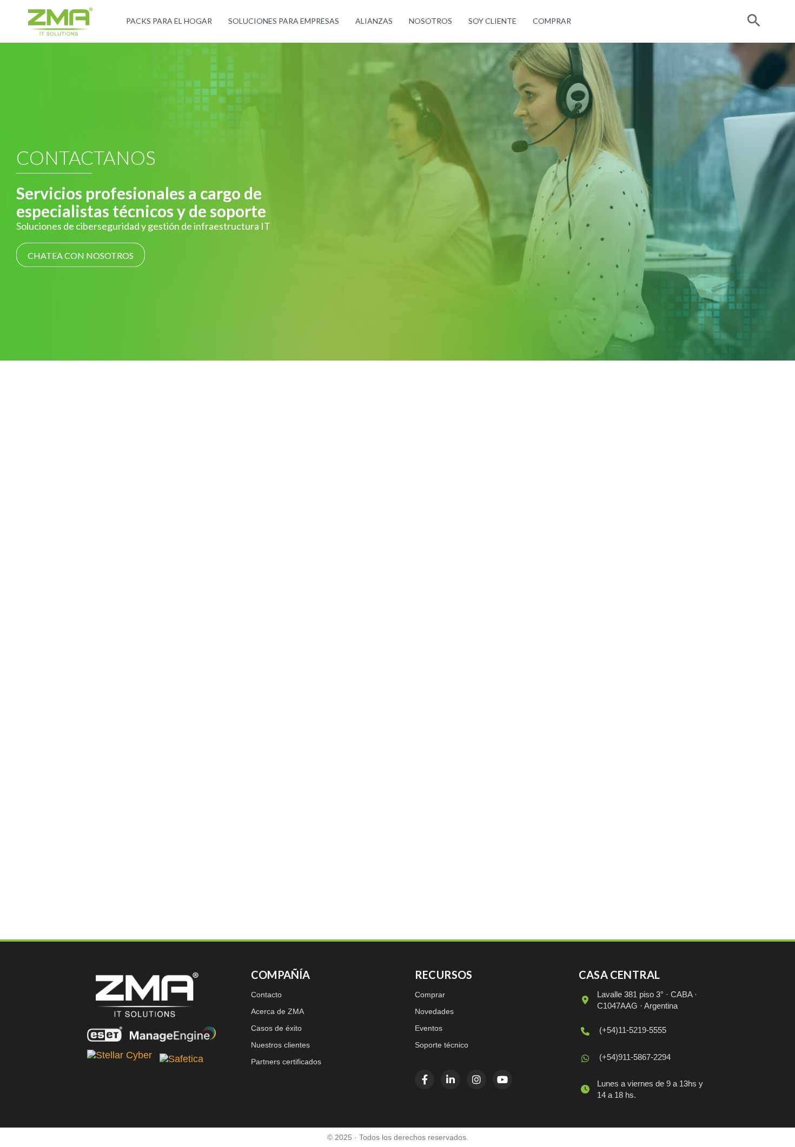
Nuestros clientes (280, 1045)
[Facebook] (111, 800)
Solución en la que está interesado (495, 676)
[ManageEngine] (173, 1034)
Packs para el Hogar (169, 20)
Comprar (552, 20)
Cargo (445, 569)
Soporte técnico (441, 1045)
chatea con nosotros (268, 743)
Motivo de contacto (471, 711)
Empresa (451, 534)
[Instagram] (167, 800)
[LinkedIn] (139, 800)
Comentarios (458, 747)
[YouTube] (195, 800)
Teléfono (452, 605)
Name (445, 800)
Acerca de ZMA (277, 1011)
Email (446, 640)
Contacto (266, 994)
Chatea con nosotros (81, 255)
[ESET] (104, 1034)
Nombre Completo (471, 499)
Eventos (428, 1028)
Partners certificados (286, 1061)
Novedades (434, 1011)
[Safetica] (181, 1059)
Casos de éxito (276, 1028)
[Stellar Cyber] (119, 1060)
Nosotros (430, 20)
